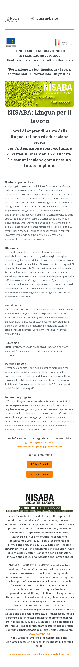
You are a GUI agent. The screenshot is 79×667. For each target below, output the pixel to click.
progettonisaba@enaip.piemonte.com (39, 446)
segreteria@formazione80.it (39, 442)
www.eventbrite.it (39, 634)
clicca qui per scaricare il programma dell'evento (39, 654)
